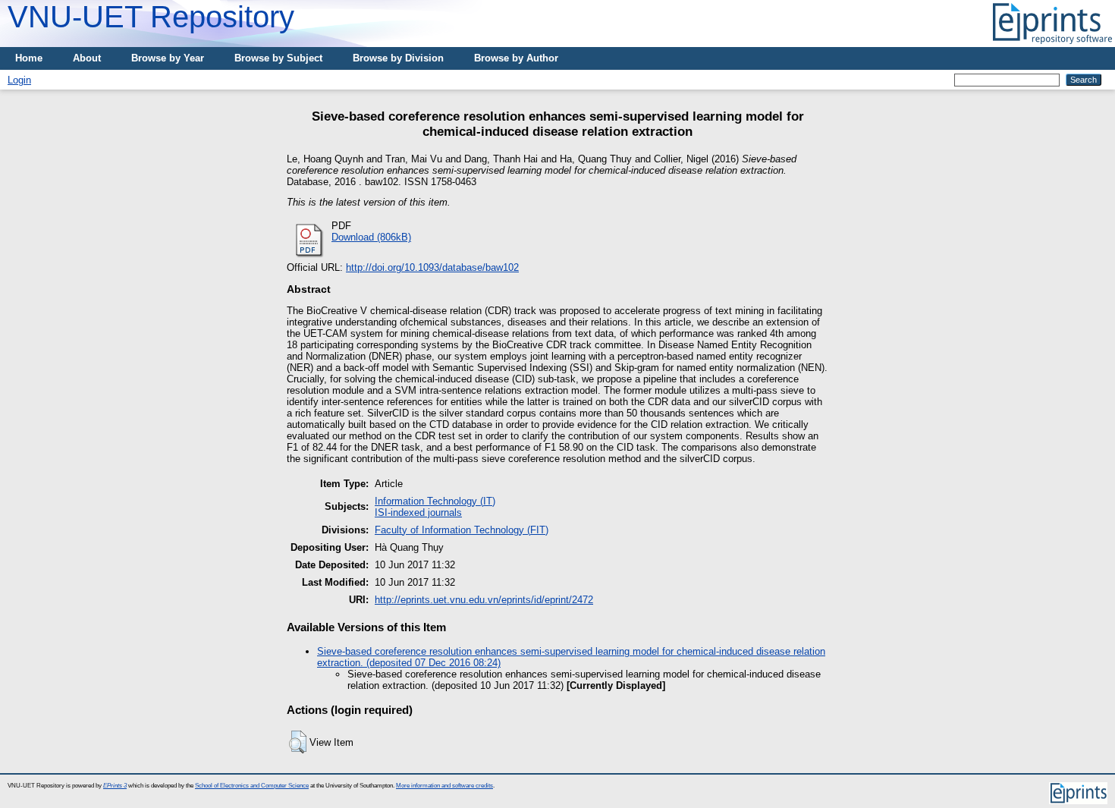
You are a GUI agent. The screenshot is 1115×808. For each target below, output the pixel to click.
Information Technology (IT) (435, 501)
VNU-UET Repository (151, 16)
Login (19, 80)
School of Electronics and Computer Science (252, 785)
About (87, 58)
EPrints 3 (115, 785)
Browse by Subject (278, 58)
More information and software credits (444, 785)
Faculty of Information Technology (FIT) (461, 530)
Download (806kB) (371, 237)
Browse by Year (167, 58)
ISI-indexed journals (418, 512)
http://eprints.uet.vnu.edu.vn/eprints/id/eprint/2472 (484, 599)
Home (28, 58)
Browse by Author (516, 58)
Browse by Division (398, 58)
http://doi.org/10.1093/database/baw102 (432, 267)
